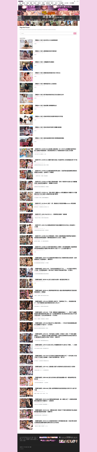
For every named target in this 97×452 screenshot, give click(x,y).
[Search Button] (74, 33)
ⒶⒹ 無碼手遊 (54, 4)
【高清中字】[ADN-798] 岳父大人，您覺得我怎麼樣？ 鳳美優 (50, 214)
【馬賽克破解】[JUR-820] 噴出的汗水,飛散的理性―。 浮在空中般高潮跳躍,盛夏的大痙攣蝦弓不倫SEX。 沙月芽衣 (55, 323)
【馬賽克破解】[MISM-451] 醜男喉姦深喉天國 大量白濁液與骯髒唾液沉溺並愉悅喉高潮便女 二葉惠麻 (55, 291)
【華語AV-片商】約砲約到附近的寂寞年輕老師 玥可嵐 (48, 116)
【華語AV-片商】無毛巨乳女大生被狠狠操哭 (46, 40)
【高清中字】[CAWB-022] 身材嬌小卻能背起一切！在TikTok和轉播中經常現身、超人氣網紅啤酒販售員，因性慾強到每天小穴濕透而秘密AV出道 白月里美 (55, 149)
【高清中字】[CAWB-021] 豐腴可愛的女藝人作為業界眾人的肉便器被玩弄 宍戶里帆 (55, 160)
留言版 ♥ (63, 4)
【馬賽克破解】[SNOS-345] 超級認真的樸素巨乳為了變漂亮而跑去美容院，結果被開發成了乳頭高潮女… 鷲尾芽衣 (55, 258)
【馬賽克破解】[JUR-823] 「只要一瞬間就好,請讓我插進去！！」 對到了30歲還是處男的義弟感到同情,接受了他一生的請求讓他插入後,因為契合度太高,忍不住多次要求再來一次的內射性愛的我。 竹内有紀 (55, 313)
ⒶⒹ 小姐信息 (31, 4)
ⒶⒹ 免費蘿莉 (72, 2)
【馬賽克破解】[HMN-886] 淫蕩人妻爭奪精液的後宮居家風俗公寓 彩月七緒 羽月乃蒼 (55, 389)
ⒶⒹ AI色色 (66, 2)
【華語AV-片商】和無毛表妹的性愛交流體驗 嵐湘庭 (48, 127)
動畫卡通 (23, 2)
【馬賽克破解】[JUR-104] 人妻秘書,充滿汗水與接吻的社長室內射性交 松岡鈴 (54, 366)
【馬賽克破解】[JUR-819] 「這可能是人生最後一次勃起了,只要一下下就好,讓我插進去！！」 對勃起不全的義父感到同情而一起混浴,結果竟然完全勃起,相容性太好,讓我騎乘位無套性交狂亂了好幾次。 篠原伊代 (55, 335)
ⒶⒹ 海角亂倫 (37, 4)
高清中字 (39, 2)
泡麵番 (31, 2)
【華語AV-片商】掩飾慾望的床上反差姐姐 (45, 84)
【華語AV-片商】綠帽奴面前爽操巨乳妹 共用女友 (47, 73)
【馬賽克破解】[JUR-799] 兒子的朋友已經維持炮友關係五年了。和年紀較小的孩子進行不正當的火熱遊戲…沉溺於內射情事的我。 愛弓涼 (55, 356)
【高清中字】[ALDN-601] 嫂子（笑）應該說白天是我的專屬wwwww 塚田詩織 (55, 203)
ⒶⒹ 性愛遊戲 (43, 4)
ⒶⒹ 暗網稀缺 (61, 2)
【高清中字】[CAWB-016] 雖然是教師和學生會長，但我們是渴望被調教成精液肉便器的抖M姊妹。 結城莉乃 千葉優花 (55, 171)
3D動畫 (27, 2)
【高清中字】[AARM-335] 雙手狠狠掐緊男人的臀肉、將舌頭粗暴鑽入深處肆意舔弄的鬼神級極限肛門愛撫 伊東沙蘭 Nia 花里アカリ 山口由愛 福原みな (55, 247)
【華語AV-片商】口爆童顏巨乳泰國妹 (44, 62)
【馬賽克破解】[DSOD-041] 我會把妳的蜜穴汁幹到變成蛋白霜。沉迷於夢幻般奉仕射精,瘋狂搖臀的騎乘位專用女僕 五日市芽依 (55, 421)
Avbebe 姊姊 (37, 41)
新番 (20, 2)
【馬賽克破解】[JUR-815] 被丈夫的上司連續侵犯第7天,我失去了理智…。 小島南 (55, 345)
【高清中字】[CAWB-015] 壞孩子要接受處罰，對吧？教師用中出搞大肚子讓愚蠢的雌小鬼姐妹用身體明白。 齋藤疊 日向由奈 (55, 182)
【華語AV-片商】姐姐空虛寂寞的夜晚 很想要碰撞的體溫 (49, 138)
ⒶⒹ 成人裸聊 (48, 4)
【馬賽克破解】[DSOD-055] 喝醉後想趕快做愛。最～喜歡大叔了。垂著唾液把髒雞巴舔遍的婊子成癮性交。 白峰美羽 (55, 400)
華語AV (52, 2)
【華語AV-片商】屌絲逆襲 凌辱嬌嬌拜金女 (45, 105)
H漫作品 (34, 2)
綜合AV (56, 2)
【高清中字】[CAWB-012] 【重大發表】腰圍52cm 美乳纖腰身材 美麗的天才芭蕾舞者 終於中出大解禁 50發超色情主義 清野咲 (55, 193)
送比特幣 (59, 4)
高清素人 (43, 2)
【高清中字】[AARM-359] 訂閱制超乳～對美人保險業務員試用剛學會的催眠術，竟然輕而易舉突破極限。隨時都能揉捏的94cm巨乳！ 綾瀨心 (55, 236)
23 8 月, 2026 (41, 41)
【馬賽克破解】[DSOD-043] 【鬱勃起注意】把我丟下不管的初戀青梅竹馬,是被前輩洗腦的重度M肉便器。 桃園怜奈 (55, 410)
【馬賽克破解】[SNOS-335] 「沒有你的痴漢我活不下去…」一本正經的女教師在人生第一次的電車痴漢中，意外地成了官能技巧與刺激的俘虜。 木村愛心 (55, 269)
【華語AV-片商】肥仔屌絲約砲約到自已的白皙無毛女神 (49, 94)
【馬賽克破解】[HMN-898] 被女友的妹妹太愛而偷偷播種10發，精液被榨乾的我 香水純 (55, 378)
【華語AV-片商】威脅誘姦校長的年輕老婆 (45, 51)
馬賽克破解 (48, 2)
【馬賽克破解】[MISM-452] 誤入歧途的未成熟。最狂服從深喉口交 (51, 279)
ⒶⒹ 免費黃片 (20, 4)
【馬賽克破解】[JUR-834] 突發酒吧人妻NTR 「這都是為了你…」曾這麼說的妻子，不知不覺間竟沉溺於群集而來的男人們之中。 (55, 302)
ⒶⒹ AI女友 (26, 4)
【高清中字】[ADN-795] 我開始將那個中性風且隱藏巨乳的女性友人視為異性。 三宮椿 (55, 226)
